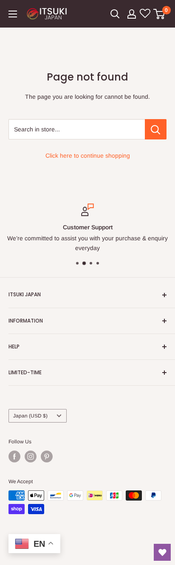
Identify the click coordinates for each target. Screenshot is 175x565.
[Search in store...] (156, 129)
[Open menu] (12, 14)
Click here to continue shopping (87, 155)
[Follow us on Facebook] (14, 456)
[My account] (131, 14)
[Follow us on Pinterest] (47, 456)
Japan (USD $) (30, 416)
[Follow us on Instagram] (31, 456)
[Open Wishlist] (162, 552)
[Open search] (115, 14)
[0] (159, 14)
